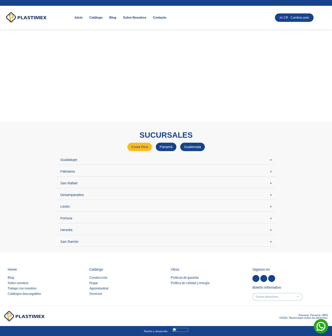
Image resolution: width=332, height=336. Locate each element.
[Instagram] (271, 278)
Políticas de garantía (185, 277)
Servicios (95, 293)
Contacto (159, 17)
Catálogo (96, 17)
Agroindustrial (98, 288)
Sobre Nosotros (134, 17)
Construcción (98, 277)
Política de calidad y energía (190, 283)
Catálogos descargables (24, 293)
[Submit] (297, 296)
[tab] (139, 147)
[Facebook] (255, 278)
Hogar (93, 283)
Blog (112, 17)
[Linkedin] (263, 278)
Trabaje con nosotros (22, 288)
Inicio (79, 17)
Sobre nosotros (18, 283)
